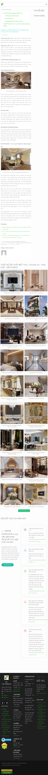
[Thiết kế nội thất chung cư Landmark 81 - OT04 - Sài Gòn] (36, 440)
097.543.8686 (16, 720)
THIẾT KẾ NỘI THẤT (7, 564)
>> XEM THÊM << (24, 510)
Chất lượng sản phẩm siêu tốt (12, 15)
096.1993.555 (16, 706)
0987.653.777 (5, 697)
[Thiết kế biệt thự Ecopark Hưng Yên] (36, 386)
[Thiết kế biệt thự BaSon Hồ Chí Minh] (12, 280)
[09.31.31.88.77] (7, 772)
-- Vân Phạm (4, 35)
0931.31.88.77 (17, 689)
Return (18, 244)
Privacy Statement (7, 765)
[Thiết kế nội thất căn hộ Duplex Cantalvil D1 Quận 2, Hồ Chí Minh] (12, 413)
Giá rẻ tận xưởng (9, 18)
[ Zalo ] (3, 770)
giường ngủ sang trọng (21, 241)
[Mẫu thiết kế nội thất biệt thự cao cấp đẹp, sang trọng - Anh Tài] (12, 333)
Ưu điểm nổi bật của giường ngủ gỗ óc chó (13, 13)
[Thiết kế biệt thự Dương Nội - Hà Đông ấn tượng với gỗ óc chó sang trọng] (36, 467)
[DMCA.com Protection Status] (4, 746)
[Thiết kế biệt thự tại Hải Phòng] (36, 360)
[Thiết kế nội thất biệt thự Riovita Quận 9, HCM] (12, 360)
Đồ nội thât (26, 242)
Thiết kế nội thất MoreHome (19, 763)
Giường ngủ (5, 244)
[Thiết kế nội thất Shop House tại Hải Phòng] (36, 333)
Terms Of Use (16, 765)
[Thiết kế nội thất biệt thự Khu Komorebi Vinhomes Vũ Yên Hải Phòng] (36, 413)
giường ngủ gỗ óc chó (7, 241)
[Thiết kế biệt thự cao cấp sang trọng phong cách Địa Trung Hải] (12, 440)
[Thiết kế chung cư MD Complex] (12, 306)
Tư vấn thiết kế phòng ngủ (18, 242)
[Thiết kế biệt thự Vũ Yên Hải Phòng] (36, 494)
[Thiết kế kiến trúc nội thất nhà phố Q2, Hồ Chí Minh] (36, 306)
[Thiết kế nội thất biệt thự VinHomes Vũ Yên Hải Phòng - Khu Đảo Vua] (12, 386)
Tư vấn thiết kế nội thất (9, 242)
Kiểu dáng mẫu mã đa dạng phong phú (14, 21)
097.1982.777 (5, 695)
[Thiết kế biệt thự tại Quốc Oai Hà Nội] (12, 494)
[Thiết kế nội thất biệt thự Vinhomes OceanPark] (12, 467)
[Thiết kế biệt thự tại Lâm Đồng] (36, 280)
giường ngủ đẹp (14, 241)
